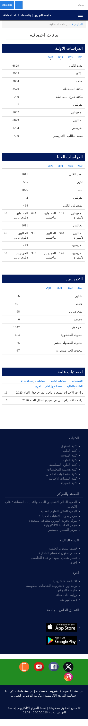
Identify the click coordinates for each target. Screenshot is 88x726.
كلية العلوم (69, 460)
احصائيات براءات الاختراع (32, 381)
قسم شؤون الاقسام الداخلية (57, 553)
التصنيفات (77, 381)
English (7, 4)
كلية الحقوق (69, 446)
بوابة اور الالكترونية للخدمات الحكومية (51, 586)
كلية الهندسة (68, 455)
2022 (80, 57)
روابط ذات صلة (66, 595)
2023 (70, 57)
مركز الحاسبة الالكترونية (60, 525)
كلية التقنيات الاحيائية (63, 478)
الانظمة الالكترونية (65, 581)
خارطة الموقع (67, 590)
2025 (50, 57)
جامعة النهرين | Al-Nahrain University (27, 15)
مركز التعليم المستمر (62, 529)
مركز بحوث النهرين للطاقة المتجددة (53, 520)
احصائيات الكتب (59, 381)
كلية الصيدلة (68, 483)
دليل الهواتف (68, 599)
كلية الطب (70, 450)
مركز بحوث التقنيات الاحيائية (58, 516)
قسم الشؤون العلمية (63, 548)
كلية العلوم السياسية (63, 464)
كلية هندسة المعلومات (62, 469)
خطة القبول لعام (53, 386)
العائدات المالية (74, 386)
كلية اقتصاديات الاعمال (61, 474)
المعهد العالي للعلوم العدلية (59, 511)
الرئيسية (77, 24)
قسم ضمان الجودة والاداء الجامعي (54, 557)
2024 (60, 57)
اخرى (38, 386)
